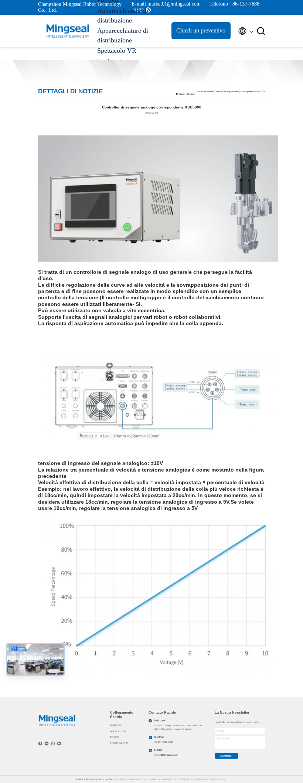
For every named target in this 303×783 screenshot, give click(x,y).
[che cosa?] (53, 743)
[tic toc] (46, 743)
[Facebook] (40, 743)
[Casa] (67, 31)
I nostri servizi (119, 743)
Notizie (190, 94)
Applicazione (118, 731)
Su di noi (116, 725)
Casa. (182, 94)
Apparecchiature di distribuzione (122, 15)
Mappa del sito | (106, 779)
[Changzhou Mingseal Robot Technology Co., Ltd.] (57, 720)
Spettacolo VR (116, 50)
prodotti (114, 737)
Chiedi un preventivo (200, 30)
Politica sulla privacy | (87, 779)
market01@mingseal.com (166, 755)
